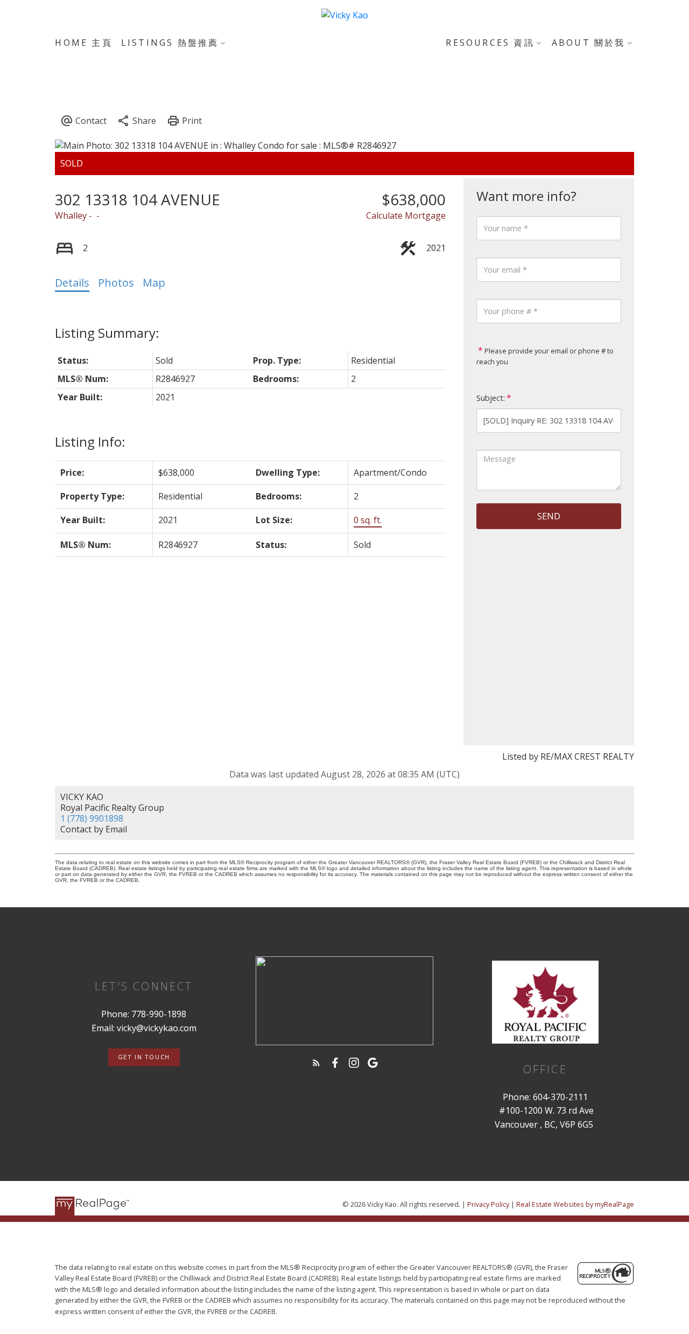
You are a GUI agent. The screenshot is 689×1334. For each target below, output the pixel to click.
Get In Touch (144, 1057)
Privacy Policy (488, 1204)
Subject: (490, 398)
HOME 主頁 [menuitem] (83, 42)
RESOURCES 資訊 (490, 42)
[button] (144, 1057)
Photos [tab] (116, 282)
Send (548, 516)
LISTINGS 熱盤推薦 (170, 42)
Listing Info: (90, 441)
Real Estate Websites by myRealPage (575, 1204)
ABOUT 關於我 (588, 42)
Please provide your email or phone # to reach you (545, 356)
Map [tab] (154, 282)
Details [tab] (72, 282)
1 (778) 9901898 (91, 818)
